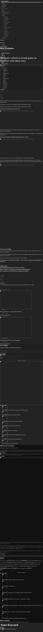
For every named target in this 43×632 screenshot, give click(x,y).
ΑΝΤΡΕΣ (29, 560)
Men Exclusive (2, 283)
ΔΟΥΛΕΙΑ (14, 562)
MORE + (3, 15)
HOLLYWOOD (2, 560)
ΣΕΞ (39, 564)
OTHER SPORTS (7, 27)
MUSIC (5, 26)
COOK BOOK (6, 19)
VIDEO (16, 560)
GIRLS (5, 24)
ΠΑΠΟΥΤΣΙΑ (16, 564)
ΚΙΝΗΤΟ (1, 564)
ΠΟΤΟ (21, 564)
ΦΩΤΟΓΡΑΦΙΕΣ (31, 566)
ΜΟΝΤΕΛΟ (12, 564)
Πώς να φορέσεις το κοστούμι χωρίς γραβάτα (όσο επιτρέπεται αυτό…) (14, 618)
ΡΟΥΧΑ (33, 564)
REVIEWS (6, 31)
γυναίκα (14, 568)
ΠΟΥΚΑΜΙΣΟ (24, 564)
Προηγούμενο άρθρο (5, 289)
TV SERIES (6, 35)
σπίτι (26, 568)
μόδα (19, 568)
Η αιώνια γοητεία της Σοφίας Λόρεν (8, 586)
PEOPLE (5, 30)
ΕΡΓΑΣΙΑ (19, 562)
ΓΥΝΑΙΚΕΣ (9, 562)
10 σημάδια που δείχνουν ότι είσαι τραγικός (9, 430)
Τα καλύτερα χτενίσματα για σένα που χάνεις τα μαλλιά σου (12, 421)
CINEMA (6, 18)
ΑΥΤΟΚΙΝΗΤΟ (34, 560)
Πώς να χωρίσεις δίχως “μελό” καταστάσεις (9, 443)
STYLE (3, 3)
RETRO (5, 28)
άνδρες (9, 568)
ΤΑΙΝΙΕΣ (25, 566)
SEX (6, 560)
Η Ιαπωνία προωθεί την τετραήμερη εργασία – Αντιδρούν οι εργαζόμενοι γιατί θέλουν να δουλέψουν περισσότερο (22, 605)
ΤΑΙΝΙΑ (21, 566)
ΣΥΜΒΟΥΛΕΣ (10, 566)
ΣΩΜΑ (18, 566)
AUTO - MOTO (4, 338)
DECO (5, 20)
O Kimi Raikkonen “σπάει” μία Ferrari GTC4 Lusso (11, 425)
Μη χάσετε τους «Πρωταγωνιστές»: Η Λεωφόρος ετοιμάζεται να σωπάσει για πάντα (16, 592)
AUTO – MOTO (4, 8)
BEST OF (6, 16)
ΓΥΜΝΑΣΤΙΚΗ (2, 562)
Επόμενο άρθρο (3, 316)
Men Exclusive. (5, 1)
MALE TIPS (4, 4)
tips (13, 560)
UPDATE (6, 36)
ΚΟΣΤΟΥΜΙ (5, 564)
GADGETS (6, 23)
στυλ (29, 568)
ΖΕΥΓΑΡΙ (23, 562)
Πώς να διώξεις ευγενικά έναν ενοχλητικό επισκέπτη (11, 414)
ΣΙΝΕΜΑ (2, 566)
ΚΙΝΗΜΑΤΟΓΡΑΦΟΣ (37, 562)
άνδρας (3, 568)
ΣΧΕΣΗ (15, 566)
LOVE (3, 7)
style (9, 560)
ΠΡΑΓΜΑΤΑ (29, 564)
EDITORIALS (4, 14)
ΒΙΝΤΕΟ (40, 560)
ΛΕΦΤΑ (8, 564)
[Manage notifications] (3, 629)
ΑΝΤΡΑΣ (24, 560)
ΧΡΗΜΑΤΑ (35, 566)
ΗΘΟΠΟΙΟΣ (30, 562)
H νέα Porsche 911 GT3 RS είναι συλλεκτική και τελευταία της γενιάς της (15, 410)
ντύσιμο (23, 568)
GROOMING (4, 6)
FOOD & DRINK (7, 22)
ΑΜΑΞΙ (19, 560)
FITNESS (3, 11)
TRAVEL (6, 34)
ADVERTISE (3, 44)
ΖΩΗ (26, 562)
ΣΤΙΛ (5, 566)
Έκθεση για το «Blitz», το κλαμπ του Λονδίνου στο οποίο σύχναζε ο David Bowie (16, 611)
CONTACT (4, 38)
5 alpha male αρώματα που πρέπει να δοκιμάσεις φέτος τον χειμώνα (14, 434)
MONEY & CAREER (5, 12)
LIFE (3, 10)
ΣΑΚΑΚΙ (36, 564)
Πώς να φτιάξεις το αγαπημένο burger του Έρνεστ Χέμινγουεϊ (13, 579)
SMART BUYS (6, 32)
